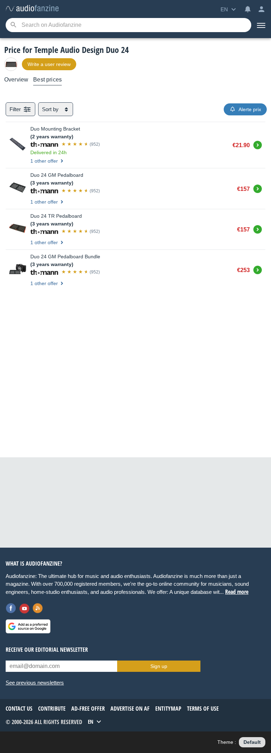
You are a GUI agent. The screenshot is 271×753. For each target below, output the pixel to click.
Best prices (47, 80)
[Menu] (261, 25)
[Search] (13, 25)
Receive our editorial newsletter (47, 649)
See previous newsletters (35, 683)
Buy (257, 144)
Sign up (158, 666)
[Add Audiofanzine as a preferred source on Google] (28, 626)
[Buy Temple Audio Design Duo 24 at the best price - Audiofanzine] (32, 8)
